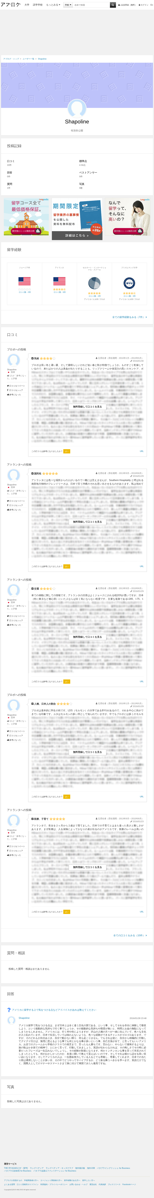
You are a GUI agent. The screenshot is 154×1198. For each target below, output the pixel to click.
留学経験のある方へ (72, 1180)
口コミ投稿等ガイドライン (27, 1184)
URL (142, 451)
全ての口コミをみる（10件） (129, 935)
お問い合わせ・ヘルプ (78, 1184)
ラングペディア (37, 1168)
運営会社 (93, 1184)
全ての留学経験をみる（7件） (128, 317)
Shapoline (12, 369)
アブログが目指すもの (13, 1180)
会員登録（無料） (129, 5)
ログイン (144, 5)
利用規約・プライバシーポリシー (54, 1184)
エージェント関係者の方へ (51, 1180)
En (152, 5)
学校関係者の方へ (31, 1180)
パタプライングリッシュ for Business (113, 1168)
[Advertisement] (77, 32)
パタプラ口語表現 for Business (17, 1171)
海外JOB (91, 1168)
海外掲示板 (80, 1168)
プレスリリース (114, 1184)
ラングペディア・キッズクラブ (59, 1168)
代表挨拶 (102, 1184)
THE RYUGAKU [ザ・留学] (16, 1168)
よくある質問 (9, 1184)
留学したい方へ (88, 1180)
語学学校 (38, 4)
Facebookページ (129, 1184)
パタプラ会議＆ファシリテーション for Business (54, 1171)
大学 (27, 4)
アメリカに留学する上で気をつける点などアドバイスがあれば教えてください (54, 1010)
